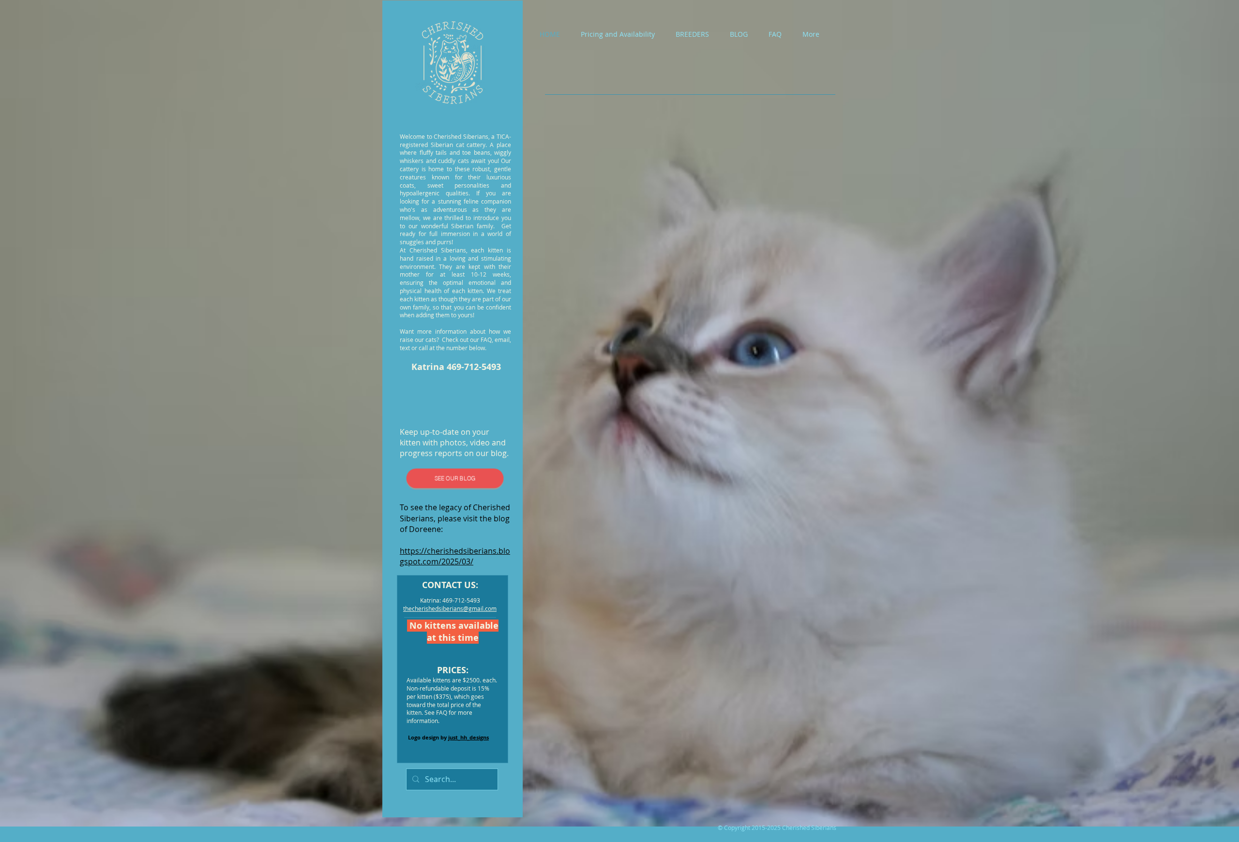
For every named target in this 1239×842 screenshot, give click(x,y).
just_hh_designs (468, 737)
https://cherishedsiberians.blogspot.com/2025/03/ (455, 556)
